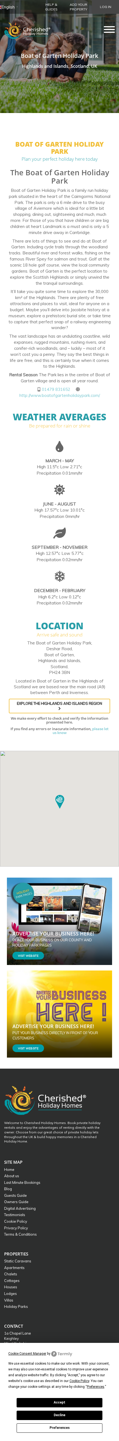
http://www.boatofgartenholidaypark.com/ (59, 395)
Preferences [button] (95, 1387)
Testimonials (14, 1215)
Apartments (14, 1267)
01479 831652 (56, 389)
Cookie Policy (15, 1221)
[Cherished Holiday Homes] (31, 29)
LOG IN (105, 7)
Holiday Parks (16, 1306)
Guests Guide (15, 1195)
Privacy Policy (16, 1228)
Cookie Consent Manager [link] (27, 1354)
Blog (8, 1189)
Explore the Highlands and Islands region (59, 703)
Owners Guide (16, 1202)
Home (9, 1169)
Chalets (10, 1274)
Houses (10, 1287)
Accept (59, 1402)
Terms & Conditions (20, 1234)
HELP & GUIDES (51, 6)
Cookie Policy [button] (79, 1381)
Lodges (10, 1293)
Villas (8, 1300)
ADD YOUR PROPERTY (78, 6)
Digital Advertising (20, 1208)
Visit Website (28, 956)
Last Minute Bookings (22, 1182)
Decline (59, 1415)
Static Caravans (17, 1261)
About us (11, 1176)
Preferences (60, 1428)
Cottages (12, 1280)
